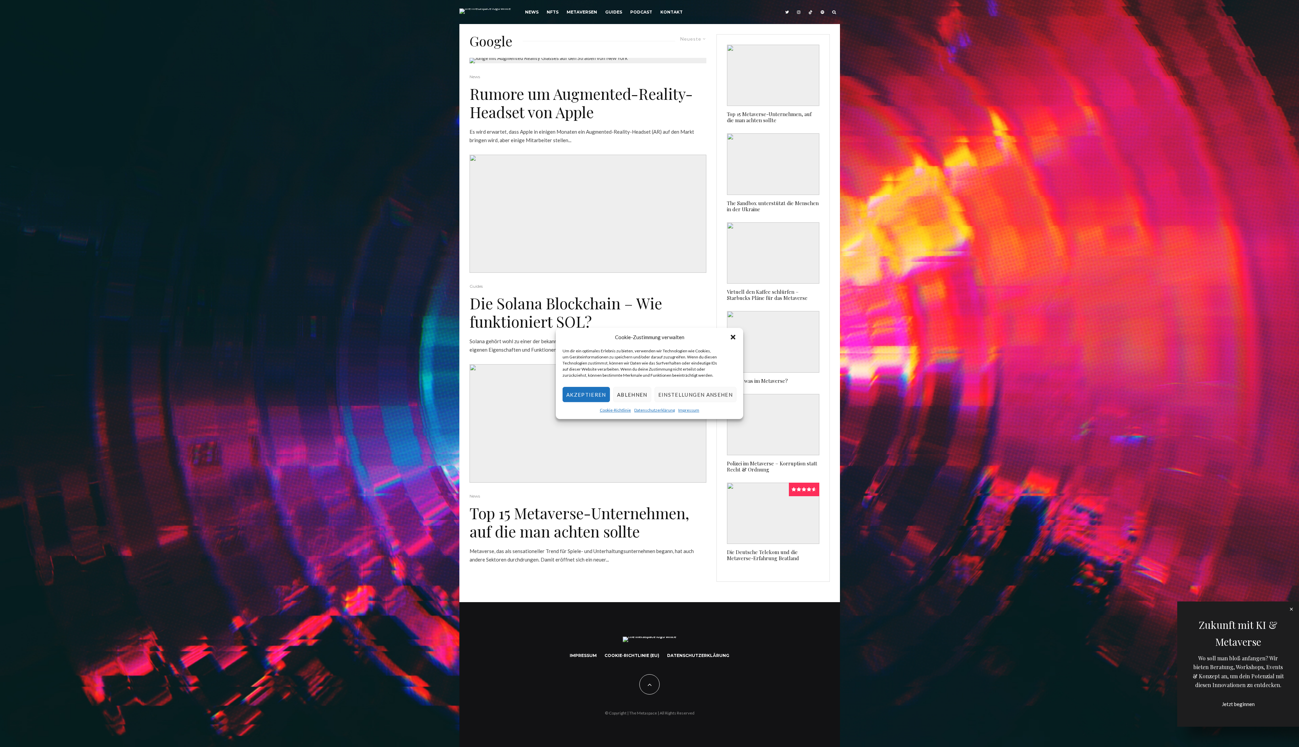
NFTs (553, 12)
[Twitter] (787, 12)
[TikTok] (810, 12)
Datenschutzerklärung (654, 410)
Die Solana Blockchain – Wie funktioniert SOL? (566, 312)
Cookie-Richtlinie (615, 410)
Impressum (688, 410)
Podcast (641, 12)
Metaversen (582, 12)
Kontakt (671, 12)
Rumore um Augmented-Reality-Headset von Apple (581, 102)
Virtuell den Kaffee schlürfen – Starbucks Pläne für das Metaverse (767, 295)
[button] (733, 337)
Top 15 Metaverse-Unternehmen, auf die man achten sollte (579, 522)
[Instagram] (798, 12)
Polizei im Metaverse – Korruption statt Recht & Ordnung (772, 466)
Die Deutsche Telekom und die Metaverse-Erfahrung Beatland (763, 555)
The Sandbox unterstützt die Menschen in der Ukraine (773, 206)
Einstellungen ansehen (695, 395)
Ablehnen (632, 395)
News (532, 12)
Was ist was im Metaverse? (757, 381)
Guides (613, 12)
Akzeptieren (586, 395)
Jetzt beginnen (1238, 704)
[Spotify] (822, 12)
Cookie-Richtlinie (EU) (632, 655)
